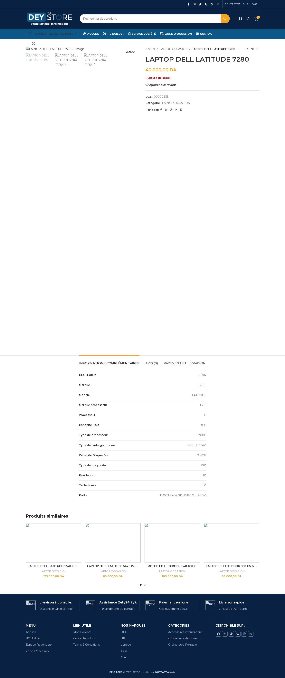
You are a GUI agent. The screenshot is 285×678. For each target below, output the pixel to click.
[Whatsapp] (218, 4)
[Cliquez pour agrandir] (34, 43)
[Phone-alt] (206, 4)
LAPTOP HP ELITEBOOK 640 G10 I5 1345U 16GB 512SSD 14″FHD (191, 566)
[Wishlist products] (248, 19)
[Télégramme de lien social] (181, 110)
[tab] (109, 361)
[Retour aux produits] (252, 49)
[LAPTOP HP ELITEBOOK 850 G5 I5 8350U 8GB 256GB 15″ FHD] (231, 542)
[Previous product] (247, 49)
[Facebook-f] (188, 4)
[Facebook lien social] (161, 110)
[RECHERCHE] (225, 18)
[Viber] (212, 4)
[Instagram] (194, 4)
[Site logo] (50, 18)
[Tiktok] (200, 4)
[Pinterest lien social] (171, 110)
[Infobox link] (53, 606)
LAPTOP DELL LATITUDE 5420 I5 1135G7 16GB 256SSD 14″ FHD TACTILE (137, 566)
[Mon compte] (240, 19)
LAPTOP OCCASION (173, 49)
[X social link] (166, 110)
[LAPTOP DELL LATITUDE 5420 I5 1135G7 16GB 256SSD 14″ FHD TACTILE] (113, 542)
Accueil (150, 49)
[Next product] (257, 49)
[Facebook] (218, 634)
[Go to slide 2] (145, 585)
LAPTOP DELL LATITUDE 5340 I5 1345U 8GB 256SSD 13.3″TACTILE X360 (78, 566)
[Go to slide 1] (141, 585)
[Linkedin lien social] (176, 110)
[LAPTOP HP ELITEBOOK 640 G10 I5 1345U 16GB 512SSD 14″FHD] (172, 542)
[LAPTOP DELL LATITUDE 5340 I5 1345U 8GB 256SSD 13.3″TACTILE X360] (53, 542)
